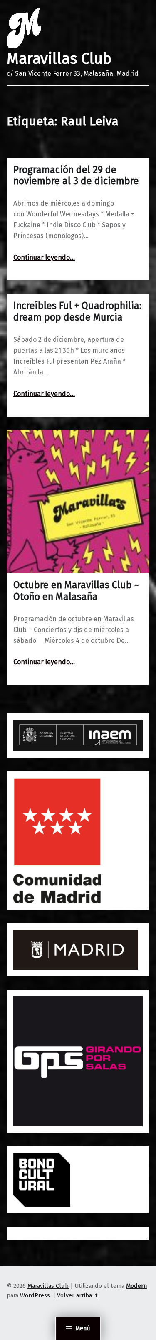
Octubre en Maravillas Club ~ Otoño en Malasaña (76, 590)
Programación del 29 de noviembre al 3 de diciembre (76, 175)
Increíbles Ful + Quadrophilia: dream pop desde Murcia (77, 311)
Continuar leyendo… (44, 257)
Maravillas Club (59, 59)
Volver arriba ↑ (78, 1295)
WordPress (35, 1295)
